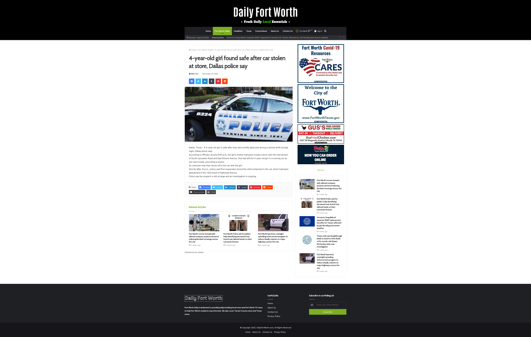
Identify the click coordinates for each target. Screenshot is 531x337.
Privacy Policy (274, 316)
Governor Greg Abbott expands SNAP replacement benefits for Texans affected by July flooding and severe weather (329, 222)
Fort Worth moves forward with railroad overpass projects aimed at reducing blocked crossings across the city (204, 238)
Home (208, 31)
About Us (275, 31)
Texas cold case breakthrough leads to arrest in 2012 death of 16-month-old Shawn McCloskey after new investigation (278, 37)
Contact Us (288, 31)
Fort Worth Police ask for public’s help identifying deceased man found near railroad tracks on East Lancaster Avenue (237, 238)
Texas (248, 31)
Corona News (261, 31)
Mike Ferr (195, 74)
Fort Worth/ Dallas (222, 31)
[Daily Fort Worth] (265, 15)
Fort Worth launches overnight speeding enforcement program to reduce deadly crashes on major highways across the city (273, 238)
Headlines (238, 31)
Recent (320, 170)
